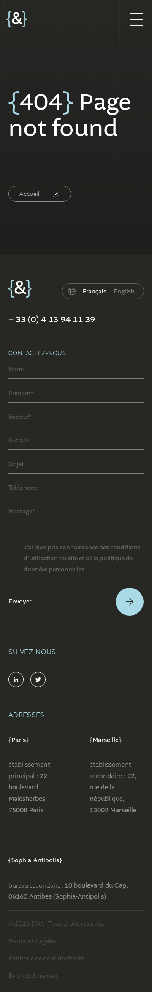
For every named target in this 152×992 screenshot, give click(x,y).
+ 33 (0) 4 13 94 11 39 (51, 319)
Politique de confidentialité (46, 958)
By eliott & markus (33, 975)
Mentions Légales (32, 941)
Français (94, 292)
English (124, 292)
